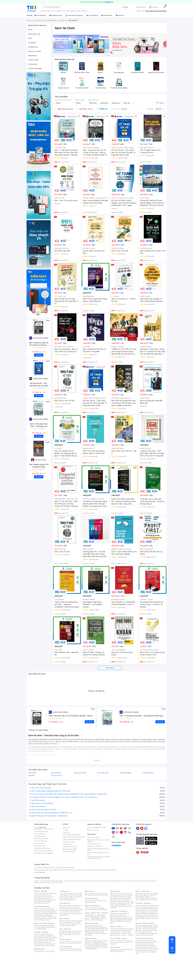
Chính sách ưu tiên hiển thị (94, 846)
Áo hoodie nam (67, 908)
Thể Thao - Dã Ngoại (143, 903)
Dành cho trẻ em (43, 916)
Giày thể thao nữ (150, 916)
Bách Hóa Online (91, 938)
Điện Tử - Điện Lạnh (142, 891)
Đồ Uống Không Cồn (95, 947)
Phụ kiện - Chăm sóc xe (117, 940)
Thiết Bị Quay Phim (145, 933)
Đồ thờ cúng (91, 933)
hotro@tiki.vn (49, 850)
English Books (120, 951)
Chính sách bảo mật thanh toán (72, 834)
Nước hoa (41, 944)
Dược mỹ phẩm (50, 945)
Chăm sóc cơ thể (43, 937)
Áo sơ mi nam (71, 907)
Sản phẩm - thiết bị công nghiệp (121, 903)
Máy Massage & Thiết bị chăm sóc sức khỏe (45, 938)
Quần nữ (71, 893)
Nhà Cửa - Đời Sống (92, 923)
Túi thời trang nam (66, 946)
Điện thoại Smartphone (41, 925)
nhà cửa (73, 11)
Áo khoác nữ (73, 895)
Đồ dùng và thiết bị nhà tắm (97, 930)
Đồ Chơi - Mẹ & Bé (40, 891)
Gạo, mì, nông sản (43, 913)
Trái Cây (36, 908)
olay (140, 881)
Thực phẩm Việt (49, 910)
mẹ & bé (59, 11)
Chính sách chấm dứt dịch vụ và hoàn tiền (98, 853)
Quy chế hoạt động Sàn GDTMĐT (97, 827)
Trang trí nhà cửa (89, 925)
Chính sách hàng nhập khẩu (42, 848)
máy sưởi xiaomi (148, 947)
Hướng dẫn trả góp (39, 846)
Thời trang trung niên (69, 900)
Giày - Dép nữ (64, 918)
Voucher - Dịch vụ (116, 926)
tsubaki (60, 882)
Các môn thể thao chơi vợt (147, 914)
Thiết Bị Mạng (95, 918)
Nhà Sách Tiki (115, 947)
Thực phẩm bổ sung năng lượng (147, 917)
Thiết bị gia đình (49, 951)
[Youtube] (141, 828)
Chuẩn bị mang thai (43, 903)
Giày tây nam (72, 931)
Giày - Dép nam (65, 929)
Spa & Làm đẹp (122, 930)
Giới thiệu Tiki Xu (67, 844)
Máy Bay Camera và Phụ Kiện (146, 934)
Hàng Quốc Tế (115, 891)
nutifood (108, 881)
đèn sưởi (144, 940)
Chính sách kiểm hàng (40, 841)
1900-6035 (42, 827)
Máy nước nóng (146, 898)
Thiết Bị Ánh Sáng (147, 927)
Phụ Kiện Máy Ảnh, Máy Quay (144, 925)
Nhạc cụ (98, 933)
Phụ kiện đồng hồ (93, 909)
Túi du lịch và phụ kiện (94, 893)
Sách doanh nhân (103, 773)
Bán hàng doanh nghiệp (70, 849)
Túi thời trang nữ (65, 939)
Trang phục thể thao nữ (142, 905)
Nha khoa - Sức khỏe (121, 933)
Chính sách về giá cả (93, 837)
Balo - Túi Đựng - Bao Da (146, 930)
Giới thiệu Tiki (67, 827)
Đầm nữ (66, 893)
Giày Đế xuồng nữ (71, 925)
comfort (149, 881)
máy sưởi (138, 940)
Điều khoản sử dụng (68, 842)
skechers (93, 881)
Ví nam (61, 948)
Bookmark (31, 775)
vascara (36, 881)
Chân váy (71, 896)
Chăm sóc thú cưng (90, 940)
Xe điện (127, 940)
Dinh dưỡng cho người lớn (44, 900)
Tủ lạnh (141, 895)
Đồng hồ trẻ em (103, 909)
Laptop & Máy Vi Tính (124, 903)
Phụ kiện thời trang (91, 898)
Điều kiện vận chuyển (69, 851)
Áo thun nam (63, 905)
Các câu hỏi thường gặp (41, 831)
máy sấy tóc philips (148, 942)
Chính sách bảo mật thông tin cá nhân (74, 837)
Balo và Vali (89, 891)
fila (56, 882)
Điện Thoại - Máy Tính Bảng (44, 923)
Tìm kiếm (125, 7)
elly (85, 881)
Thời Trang (126, 893)
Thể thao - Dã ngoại (118, 896)
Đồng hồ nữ (95, 908)
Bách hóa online (119, 901)
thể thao (84, 11)
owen (65, 881)
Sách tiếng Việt (56, 773)
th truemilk (54, 881)
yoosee (135, 881)
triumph (103, 881)
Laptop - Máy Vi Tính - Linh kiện (96, 913)
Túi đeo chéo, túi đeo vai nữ (68, 941)
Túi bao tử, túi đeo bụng (75, 950)
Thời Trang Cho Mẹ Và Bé (41, 893)
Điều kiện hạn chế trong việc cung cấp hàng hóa (98, 840)
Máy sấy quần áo (144, 900)
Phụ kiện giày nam (68, 934)
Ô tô (120, 942)
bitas (154, 881)
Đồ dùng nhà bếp (39, 951)
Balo (86, 893)
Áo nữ (61, 893)
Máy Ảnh (150, 935)
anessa (130, 881)
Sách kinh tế (32, 773)
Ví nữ (78, 941)
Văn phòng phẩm (125, 949)
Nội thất (93, 928)
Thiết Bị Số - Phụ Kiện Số (118, 911)
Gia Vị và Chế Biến (93, 944)
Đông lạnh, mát (46, 912)
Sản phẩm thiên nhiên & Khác (44, 939)
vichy (52, 882)
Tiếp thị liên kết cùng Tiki (70, 846)
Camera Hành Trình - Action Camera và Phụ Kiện (147, 928)
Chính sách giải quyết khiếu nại (72, 839)
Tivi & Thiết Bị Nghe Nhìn (120, 905)
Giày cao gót (63, 920)
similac (144, 881)
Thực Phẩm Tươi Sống (41, 906)
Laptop (101, 920)
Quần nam (71, 905)
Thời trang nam (65, 903)
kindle (114, 881)
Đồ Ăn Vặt (91, 945)
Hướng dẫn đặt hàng (40, 836)
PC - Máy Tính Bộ (93, 920)
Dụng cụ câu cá (143, 912)
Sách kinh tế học (148, 773)
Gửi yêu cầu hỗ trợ (39, 834)
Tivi (140, 898)
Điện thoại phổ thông (43, 927)
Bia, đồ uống (40, 915)
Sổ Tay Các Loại (56, 775)
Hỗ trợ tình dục (49, 944)
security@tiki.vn (48, 853)
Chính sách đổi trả (39, 843)
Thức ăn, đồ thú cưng (43, 918)
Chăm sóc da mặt (39, 934)
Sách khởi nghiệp (125, 773)
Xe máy (115, 942)
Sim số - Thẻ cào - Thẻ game (124, 935)
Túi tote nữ (70, 943)
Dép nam (68, 932)
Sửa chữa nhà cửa (93, 927)
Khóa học (125, 928)
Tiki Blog (65, 830)
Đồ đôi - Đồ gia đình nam (72, 910)
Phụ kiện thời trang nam (95, 901)
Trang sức (88, 908)
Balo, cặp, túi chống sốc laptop (96, 894)
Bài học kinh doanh (80, 773)
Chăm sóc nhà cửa (45, 920)
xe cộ (53, 11)
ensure (70, 881)
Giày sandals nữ (69, 922)
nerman (119, 881)
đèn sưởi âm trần (144, 952)
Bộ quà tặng (93, 948)
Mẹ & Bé (121, 900)
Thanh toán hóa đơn (116, 928)
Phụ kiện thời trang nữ (91, 900)
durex (74, 881)
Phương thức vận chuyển (41, 838)
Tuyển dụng (66, 832)
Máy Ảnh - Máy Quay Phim (145, 923)
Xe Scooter (125, 942)
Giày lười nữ (74, 924)
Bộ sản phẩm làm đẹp (44, 944)
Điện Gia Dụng (39, 949)
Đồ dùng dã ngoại (147, 907)
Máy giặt (141, 896)
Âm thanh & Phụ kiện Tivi (143, 893)
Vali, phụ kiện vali (103, 895)
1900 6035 (42, 872)
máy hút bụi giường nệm (146, 947)
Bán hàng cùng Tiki (92, 830)
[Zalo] (145, 828)
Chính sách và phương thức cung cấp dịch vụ (98, 849)
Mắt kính (100, 900)
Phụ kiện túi (77, 943)
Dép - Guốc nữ (72, 920)
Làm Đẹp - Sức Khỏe (41, 932)
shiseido (36, 882)
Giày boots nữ (66, 924)
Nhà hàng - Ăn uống (119, 932)
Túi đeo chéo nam (69, 948)
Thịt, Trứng (43, 908)
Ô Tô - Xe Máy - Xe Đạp (118, 938)
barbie (60, 881)
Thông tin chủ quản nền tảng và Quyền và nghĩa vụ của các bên (98, 857)
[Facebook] (137, 828)
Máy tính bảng (42, 928)
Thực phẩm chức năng (43, 936)
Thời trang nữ (64, 891)
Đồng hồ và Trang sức (92, 906)
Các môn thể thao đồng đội (147, 913)
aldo (98, 881)
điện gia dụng (45, 11)
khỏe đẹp (66, 11)
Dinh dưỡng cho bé (43, 898)
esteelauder (46, 881)
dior (41, 881)
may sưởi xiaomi (144, 945)
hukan (48, 882)
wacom (124, 881)
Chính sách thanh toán (93, 844)
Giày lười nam (63, 931)
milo (88, 881)
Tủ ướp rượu (153, 900)
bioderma (80, 881)
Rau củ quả (40, 910)
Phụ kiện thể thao (147, 908)
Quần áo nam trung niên (70, 913)
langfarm (43, 882)
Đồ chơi (52, 893)
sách (78, 11)
